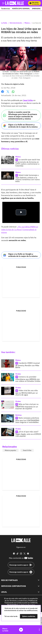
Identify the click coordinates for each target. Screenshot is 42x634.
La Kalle (4, 23)
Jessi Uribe (28, 100)
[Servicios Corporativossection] (39, 586)
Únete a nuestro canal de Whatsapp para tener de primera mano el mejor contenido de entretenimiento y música (22, 115)
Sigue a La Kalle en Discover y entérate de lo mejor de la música (23, 125)
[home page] (21, 540)
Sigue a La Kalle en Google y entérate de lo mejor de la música (23, 255)
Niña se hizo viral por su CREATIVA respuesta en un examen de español (26, 406)
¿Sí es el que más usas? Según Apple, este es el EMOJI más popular (28, 433)
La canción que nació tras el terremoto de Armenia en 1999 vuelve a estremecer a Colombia (27, 162)
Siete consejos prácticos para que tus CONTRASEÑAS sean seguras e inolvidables (27, 420)
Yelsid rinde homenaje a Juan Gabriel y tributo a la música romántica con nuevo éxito (27, 178)
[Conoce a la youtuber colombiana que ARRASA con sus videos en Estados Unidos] (7, 377)
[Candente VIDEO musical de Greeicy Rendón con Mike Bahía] (7, 363)
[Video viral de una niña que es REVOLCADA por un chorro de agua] (7, 391)
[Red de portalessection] (39, 580)
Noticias (18, 415)
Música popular (10, 450)
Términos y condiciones (18, 601)
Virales (18, 374)
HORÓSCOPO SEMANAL (21, 8)
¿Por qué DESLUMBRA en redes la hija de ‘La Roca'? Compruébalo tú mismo (19, 229)
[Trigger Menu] (3, 3)
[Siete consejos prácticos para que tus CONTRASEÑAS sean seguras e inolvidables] (7, 418)
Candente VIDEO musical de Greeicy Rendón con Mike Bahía (27, 365)
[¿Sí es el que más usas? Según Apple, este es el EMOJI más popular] (7, 432)
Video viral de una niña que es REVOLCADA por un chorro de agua (26, 392)
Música (27, 23)
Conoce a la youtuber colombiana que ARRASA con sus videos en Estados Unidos (27, 379)
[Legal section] (39, 592)
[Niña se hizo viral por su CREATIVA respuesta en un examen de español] (7, 405)
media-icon (21, 629)
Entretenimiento (16, 23)
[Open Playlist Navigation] (39, 629)
